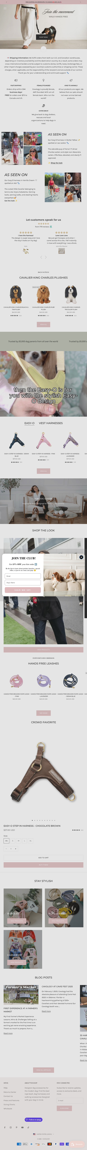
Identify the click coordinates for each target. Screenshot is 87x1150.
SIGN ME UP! (22, 590)
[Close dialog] (81, 557)
